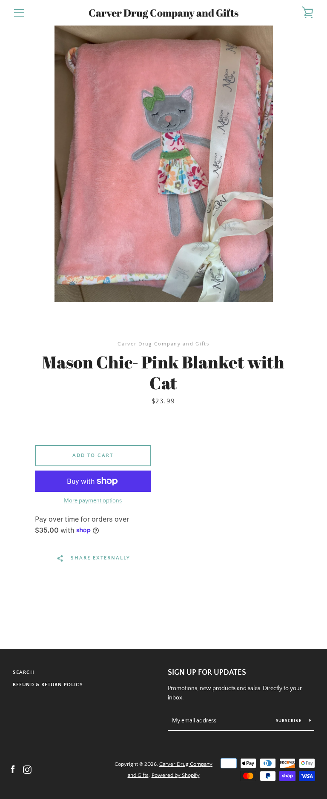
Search (23, 672)
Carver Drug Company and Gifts (163, 13)
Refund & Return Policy (48, 685)
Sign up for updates (207, 672)
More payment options (93, 500)
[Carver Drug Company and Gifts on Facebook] (13, 769)
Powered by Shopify (176, 775)
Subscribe (289, 721)
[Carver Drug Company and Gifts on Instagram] (27, 769)
